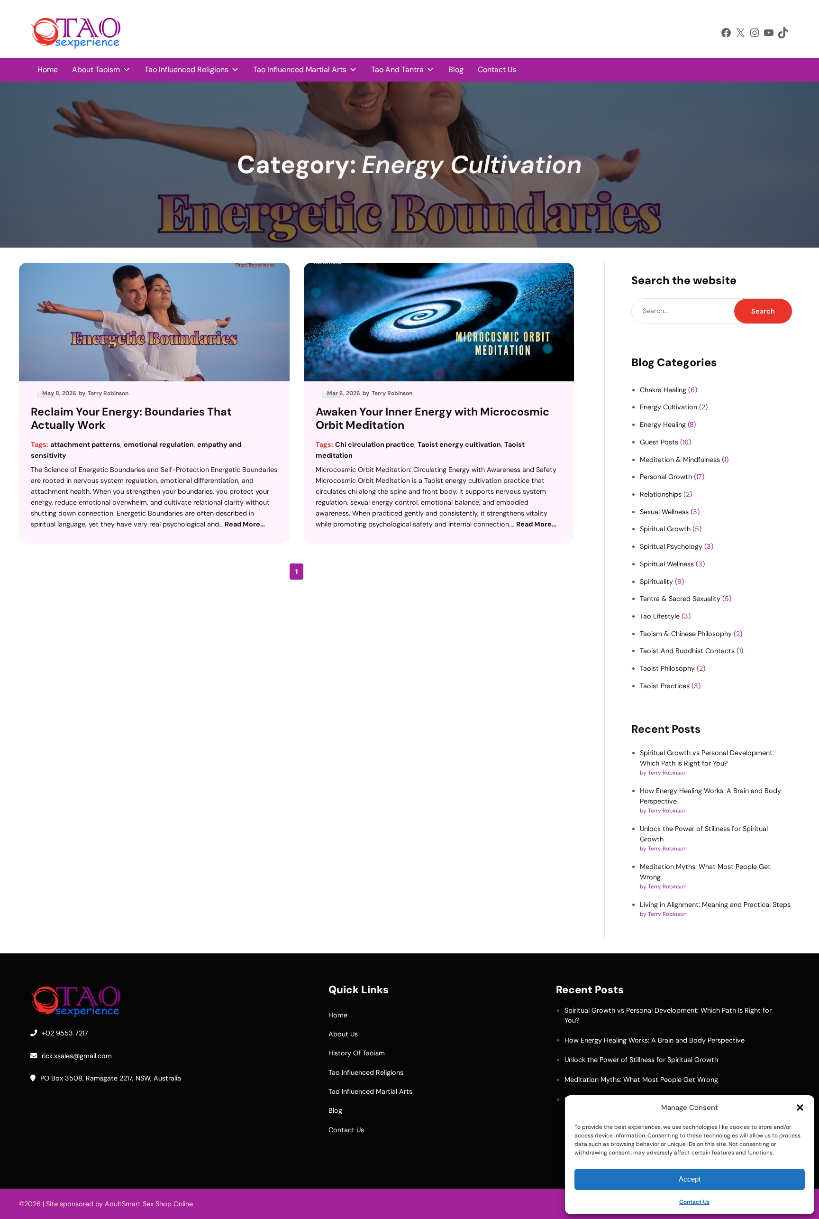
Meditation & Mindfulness (680, 459)
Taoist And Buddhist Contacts (687, 650)
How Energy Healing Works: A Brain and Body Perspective (654, 1040)
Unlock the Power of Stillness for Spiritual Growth (641, 1059)
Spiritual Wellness (667, 564)
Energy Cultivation (668, 407)
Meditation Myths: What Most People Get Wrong (641, 1079)
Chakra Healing (663, 390)
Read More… (245, 524)
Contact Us (694, 1202)
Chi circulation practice (374, 444)
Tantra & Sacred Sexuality (680, 598)
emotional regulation (159, 444)
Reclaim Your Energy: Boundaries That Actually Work (131, 419)
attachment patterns (85, 444)
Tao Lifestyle (660, 616)
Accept (690, 1179)
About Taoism (96, 69)
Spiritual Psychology (671, 546)
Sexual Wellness (664, 512)
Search (763, 311)
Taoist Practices (665, 686)
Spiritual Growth (665, 529)
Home (47, 69)
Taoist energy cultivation (459, 444)
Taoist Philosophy (667, 668)
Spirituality (656, 581)
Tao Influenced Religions (186, 69)
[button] (800, 1107)
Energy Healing (663, 424)
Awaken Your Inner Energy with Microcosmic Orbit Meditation (432, 419)
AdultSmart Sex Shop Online (149, 1204)
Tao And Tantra (397, 69)
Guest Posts (659, 442)
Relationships (661, 494)
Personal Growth (666, 476)
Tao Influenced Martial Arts (299, 69)
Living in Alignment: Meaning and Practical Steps (715, 904)
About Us (343, 1034)
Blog (456, 69)
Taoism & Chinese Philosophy (686, 633)
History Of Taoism (356, 1053)
